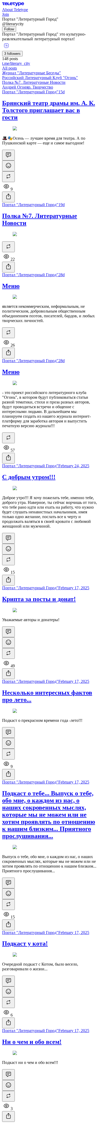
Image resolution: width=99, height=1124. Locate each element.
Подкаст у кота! (25, 943)
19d (61, 204)
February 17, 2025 (73, 588)
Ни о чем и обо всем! (32, 1041)
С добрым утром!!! (28, 477)
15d (61, 92)
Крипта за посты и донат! (39, 599)
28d (61, 275)
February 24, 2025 (73, 466)
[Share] (8, 197)
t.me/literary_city (16, 63)
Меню (11, 286)
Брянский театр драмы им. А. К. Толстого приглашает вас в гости (48, 110)
